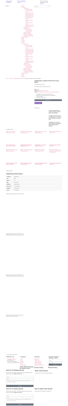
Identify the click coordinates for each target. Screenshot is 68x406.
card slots (45, 91)
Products (23, 7)
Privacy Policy (38, 367)
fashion (48, 91)
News (23, 38)
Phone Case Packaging (28, 34)
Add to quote (38, 103)
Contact (23, 40)
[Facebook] (58, 1)
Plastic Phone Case (29, 14)
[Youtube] (53, 1)
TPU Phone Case (29, 9)
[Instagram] (55, 1)
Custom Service (25, 37)
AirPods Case (26, 27)
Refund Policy (52, 367)
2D (37, 91)
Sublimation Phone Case (28, 35)
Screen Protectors (27, 28)
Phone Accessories (27, 33)
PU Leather (52, 91)
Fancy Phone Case (29, 26)
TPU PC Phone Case (29, 13)
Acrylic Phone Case (29, 16)
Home (23, 5)
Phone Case (26, 8)
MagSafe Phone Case (30, 25)
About (23, 39)
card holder (40, 91)
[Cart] (49, 6)
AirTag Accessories (27, 32)
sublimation (57, 91)
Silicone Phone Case (29, 15)
